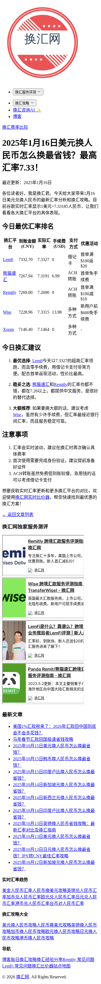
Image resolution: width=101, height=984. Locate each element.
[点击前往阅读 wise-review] (43, 617)
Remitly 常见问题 (78, 959)
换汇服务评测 (25, 92)
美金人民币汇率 (17, 890)
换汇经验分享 (49, 959)
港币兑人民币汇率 (32, 903)
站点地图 (62, 966)
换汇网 (22, 977)
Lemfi (8, 259)
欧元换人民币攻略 (62, 931)
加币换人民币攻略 (28, 931)
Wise (7, 312)
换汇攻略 (22, 103)
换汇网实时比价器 (32, 497)
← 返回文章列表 (17, 514)
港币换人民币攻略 (36, 938)
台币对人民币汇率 (67, 903)
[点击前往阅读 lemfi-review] (43, 660)
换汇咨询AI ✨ (27, 110)
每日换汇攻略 (24, 959)
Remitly (9, 292)
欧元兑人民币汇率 (58, 897)
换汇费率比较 (15, 127)
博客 (17, 116)
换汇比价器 (42, 966)
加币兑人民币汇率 (23, 897)
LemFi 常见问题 (17, 966)
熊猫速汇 (41, 384)
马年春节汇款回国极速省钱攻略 (43, 739)
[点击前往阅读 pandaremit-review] (43, 703)
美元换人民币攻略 (19, 925)
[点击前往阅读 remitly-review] (43, 575)
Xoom (8, 329)
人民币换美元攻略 (49, 890)
